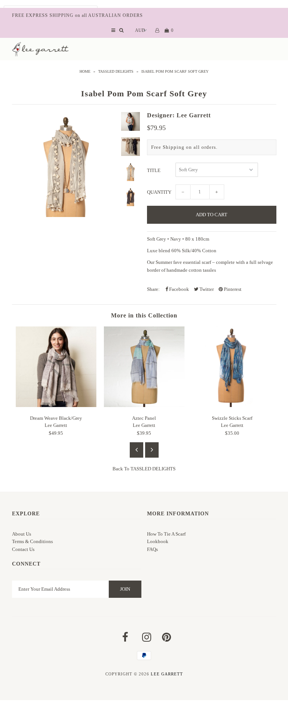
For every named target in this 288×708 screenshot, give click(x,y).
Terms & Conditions (32, 541)
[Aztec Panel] (144, 405)
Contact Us (23, 549)
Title (153, 170)
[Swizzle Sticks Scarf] (232, 405)
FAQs (152, 549)
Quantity (159, 192)
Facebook (178, 289)
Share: (153, 289)
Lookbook (157, 541)
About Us (21, 534)
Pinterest (232, 289)
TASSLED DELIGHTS (116, 71)
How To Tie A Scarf (166, 534)
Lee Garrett (167, 674)
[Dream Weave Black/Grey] (56, 405)
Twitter (206, 289)
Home (85, 71)
